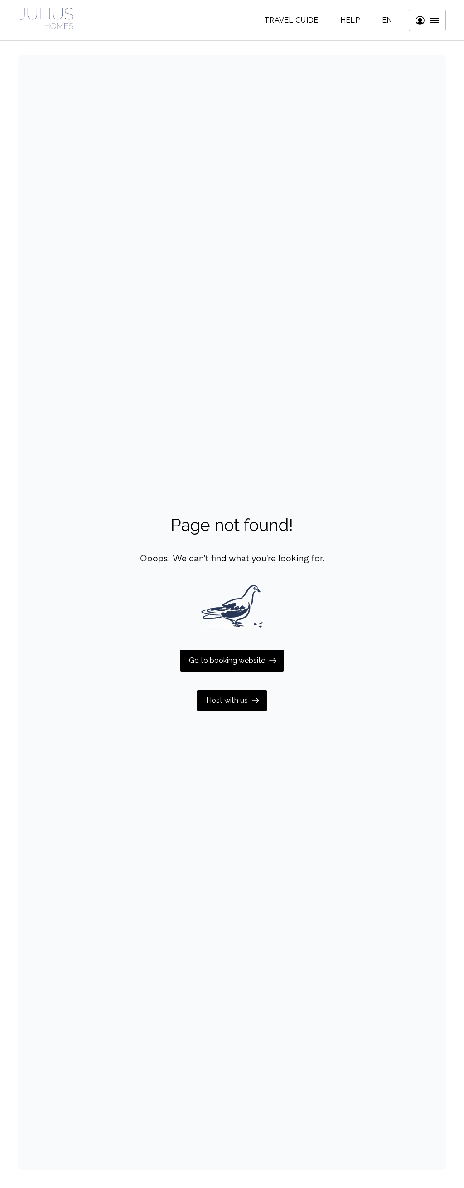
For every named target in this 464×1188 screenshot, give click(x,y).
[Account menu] (427, 20)
